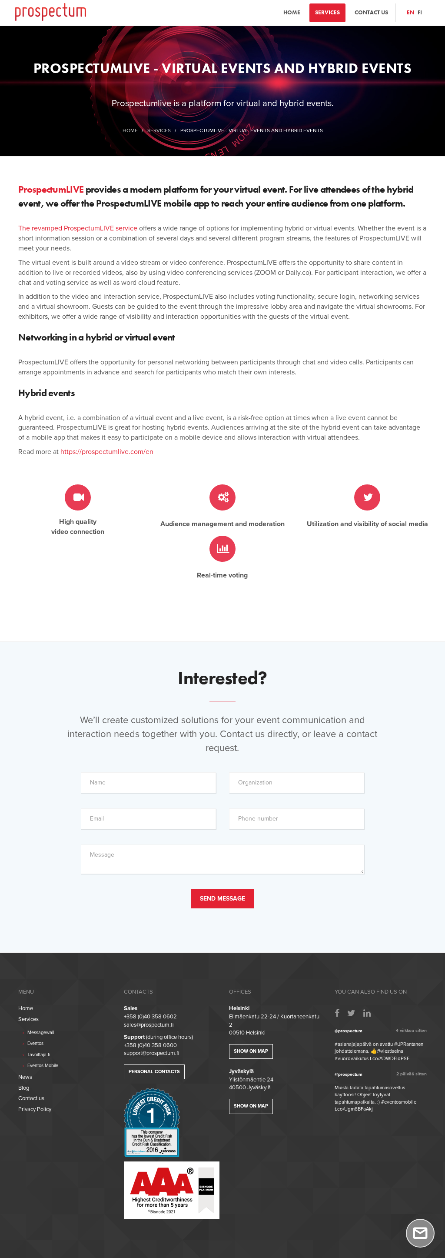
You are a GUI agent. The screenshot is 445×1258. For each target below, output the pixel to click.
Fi (420, 12)
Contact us (371, 12)
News (25, 1077)
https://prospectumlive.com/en (106, 451)
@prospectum (348, 1031)
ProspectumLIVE (50, 189)
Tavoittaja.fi (38, 1055)
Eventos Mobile (42, 1065)
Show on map (251, 1051)
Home (291, 12)
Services (327, 12)
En (410, 12)
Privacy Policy (34, 1109)
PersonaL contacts (154, 1071)
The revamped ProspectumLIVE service (77, 228)
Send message (222, 898)
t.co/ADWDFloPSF (389, 1058)
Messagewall (40, 1032)
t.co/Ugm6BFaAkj (354, 1109)
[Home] (50, 11)
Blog (23, 1087)
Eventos (34, 1043)
